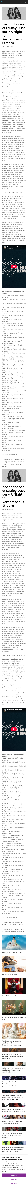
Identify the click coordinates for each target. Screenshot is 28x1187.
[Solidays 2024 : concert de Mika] (14, 949)
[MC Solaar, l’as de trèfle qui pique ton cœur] (14, 1014)
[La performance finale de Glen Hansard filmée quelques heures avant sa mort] (14, 1051)
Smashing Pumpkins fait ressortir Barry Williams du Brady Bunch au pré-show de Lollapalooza (12, 1084)
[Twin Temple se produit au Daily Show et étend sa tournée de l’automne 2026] (14, 1130)
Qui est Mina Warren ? (9, 996)
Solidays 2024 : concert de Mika (12, 953)
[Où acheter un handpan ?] (14, 971)
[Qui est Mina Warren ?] (14, 992)
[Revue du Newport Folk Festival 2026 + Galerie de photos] (14, 1118)
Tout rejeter (14, 1183)
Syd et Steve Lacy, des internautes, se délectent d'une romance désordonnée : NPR (13, 1070)
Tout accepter (14, 1175)
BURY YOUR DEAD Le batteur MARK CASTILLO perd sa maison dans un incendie (12, 924)
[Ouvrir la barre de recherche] (20, 2)
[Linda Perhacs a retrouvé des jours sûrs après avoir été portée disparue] (14, 1106)
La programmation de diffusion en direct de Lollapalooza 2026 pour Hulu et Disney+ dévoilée (13, 1149)
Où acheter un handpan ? (10, 974)
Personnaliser (14, 1179)
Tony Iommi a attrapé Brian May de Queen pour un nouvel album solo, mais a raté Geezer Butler (13, 1097)
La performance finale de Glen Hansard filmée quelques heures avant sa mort (12, 1056)
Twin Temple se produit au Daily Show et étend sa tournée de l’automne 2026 (12, 1135)
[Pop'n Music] (2, 2)
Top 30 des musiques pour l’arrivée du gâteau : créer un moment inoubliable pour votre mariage (13, 1043)
